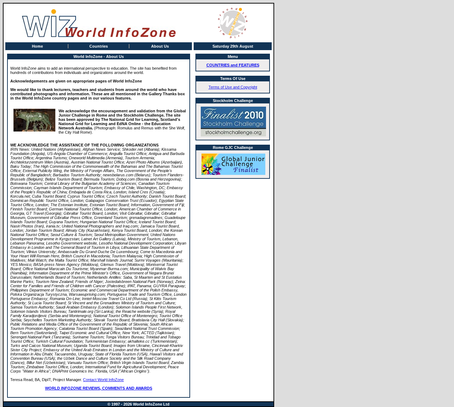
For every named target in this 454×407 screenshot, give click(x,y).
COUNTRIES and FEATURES (232, 65)
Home (37, 46)
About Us (160, 46)
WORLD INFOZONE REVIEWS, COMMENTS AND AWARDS (98, 388)
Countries (98, 46)
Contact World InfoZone (103, 379)
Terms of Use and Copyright (233, 87)
